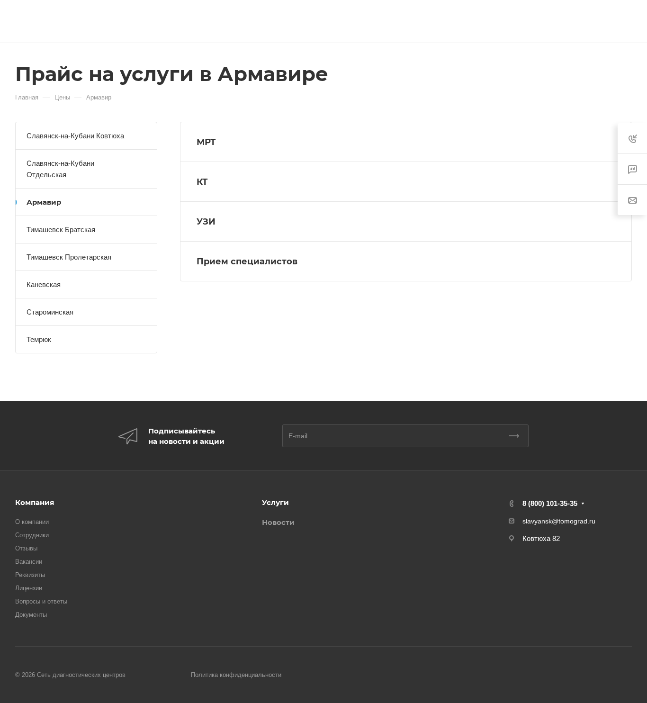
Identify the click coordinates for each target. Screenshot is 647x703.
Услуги (275, 502)
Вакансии (28, 561)
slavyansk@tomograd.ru (558, 521)
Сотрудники (32, 535)
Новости (278, 522)
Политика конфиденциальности (236, 674)
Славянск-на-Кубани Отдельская (60, 169)
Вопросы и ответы (41, 601)
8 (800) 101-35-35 (549, 503)
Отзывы (26, 548)
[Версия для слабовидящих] (603, 21)
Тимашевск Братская (61, 229)
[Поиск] (627, 21)
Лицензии (28, 588)
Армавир (44, 202)
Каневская (44, 284)
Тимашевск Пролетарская (69, 257)
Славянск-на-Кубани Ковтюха (75, 136)
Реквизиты (30, 574)
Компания (34, 502)
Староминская (50, 312)
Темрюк (39, 339)
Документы (31, 614)
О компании (32, 521)
